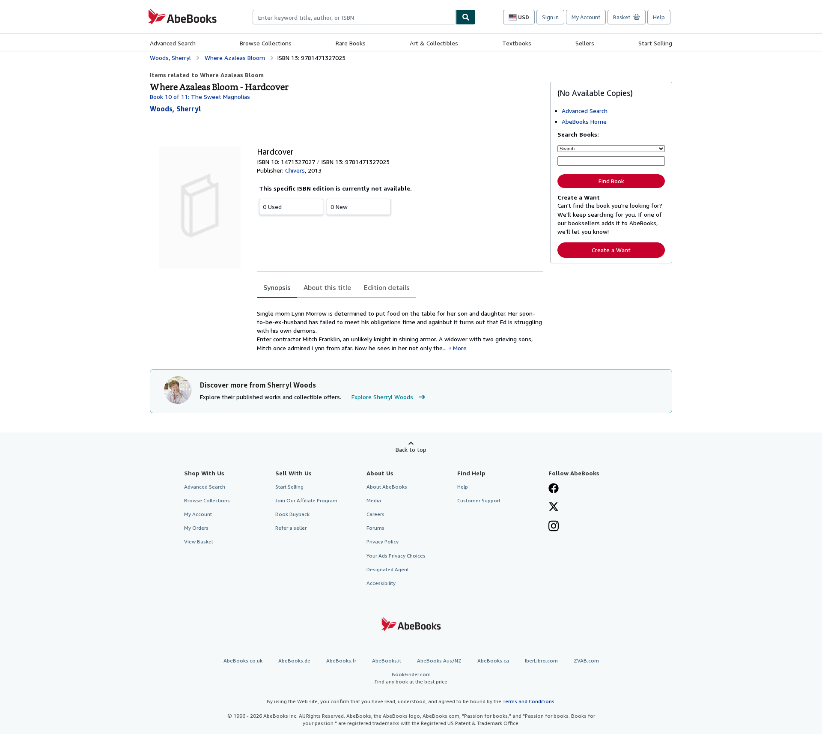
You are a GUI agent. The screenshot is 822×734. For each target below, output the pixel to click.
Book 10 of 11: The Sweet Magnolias (200, 96)
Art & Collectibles (434, 43)
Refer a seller (291, 528)
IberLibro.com (541, 660)
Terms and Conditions (528, 701)
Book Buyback (292, 514)
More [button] (460, 348)
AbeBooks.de (294, 660)
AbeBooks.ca (493, 660)
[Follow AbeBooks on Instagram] (553, 527)
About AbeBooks (386, 486)
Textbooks (516, 43)
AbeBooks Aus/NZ (439, 660)
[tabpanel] (400, 326)
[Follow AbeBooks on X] (553, 507)
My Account (586, 17)
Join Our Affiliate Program (306, 500)
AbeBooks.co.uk (242, 660)
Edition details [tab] (387, 287)
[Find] (465, 17)
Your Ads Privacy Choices (396, 555)
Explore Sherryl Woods (382, 396)
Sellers (584, 43)
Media (373, 500)
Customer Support (478, 500)
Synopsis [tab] (277, 287)
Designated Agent (387, 569)
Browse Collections (266, 43)
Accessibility (381, 583)
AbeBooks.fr (341, 660)
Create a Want (611, 250)
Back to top (411, 449)
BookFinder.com (411, 678)
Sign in (550, 17)
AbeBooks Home (584, 121)
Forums (375, 528)
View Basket (198, 541)
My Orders (196, 528)
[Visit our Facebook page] (553, 489)
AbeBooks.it (386, 660)
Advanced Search (173, 43)
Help (659, 17)
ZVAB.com (586, 660)
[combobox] (354, 17)
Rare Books (351, 43)
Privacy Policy (382, 541)
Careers (375, 514)
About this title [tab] (327, 287)
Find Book (611, 181)
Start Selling (655, 43)
